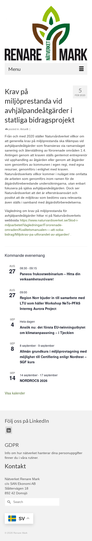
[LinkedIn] (8, 430)
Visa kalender (15, 393)
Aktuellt (24, 129)
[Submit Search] (8, 502)
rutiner (33, 458)
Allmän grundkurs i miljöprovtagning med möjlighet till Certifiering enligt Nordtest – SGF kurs (53, 356)
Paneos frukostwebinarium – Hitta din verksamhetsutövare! (50, 276)
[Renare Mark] (46, 33)
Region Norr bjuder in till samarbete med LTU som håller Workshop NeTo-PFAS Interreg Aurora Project (52, 303)
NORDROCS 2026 (33, 380)
